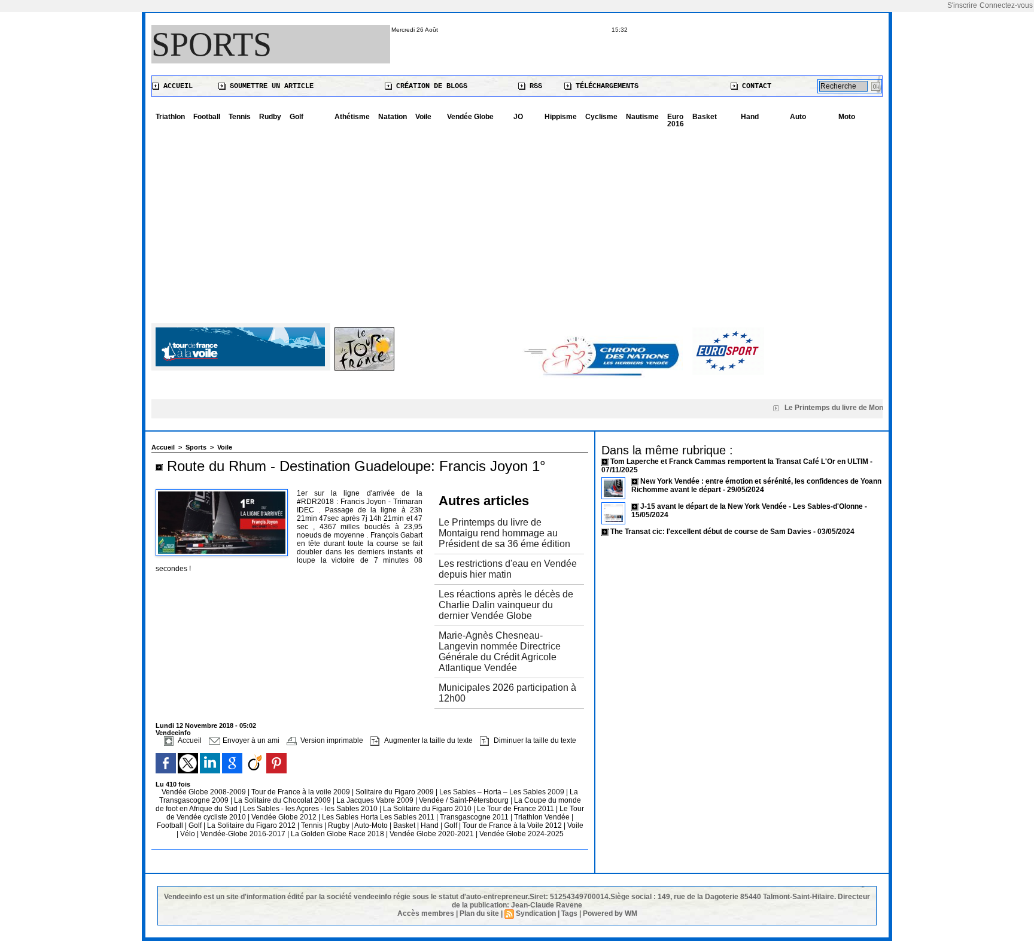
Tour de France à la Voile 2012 (513, 825)
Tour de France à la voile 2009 (301, 792)
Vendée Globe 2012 (284, 817)
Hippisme (561, 117)
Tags (569, 913)
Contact (754, 86)
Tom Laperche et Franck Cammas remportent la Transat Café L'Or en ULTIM (739, 461)
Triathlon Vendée (542, 817)
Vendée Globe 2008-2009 (205, 792)
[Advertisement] (517, 221)
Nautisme (642, 117)
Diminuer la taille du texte (534, 740)
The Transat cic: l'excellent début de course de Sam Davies (710, 531)
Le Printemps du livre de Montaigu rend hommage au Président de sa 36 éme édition (504, 533)
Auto (798, 117)
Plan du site (479, 913)
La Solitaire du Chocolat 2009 (283, 800)
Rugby (339, 825)
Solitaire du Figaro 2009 (395, 792)
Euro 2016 (675, 120)
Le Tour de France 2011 (515, 809)
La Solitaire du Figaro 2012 (252, 825)
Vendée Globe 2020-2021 (433, 834)
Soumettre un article (270, 86)
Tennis (240, 117)
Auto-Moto (372, 825)
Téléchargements (604, 86)
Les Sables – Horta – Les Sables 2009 (502, 792)
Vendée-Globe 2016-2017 (242, 834)
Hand (750, 117)
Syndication (536, 913)
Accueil (176, 86)
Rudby (270, 117)
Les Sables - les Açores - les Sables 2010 (311, 809)
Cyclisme (601, 117)
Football (206, 117)
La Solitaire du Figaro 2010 (428, 809)
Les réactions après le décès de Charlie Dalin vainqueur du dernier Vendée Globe (506, 605)
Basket (704, 117)
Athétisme (352, 117)
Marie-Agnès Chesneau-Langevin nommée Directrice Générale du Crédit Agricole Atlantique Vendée (500, 651)
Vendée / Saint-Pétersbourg (464, 800)
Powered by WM (610, 913)
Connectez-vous (1006, 5)
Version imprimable (331, 740)
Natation (392, 117)
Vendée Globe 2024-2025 (521, 834)
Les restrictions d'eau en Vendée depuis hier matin (508, 568)
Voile (423, 117)
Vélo (187, 834)
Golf (296, 117)
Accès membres (425, 913)
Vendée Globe (470, 117)
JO (518, 117)
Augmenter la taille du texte (427, 740)
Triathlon (170, 117)
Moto (846, 117)
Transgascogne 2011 (475, 817)
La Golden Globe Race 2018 (338, 834)
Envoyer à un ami (250, 740)
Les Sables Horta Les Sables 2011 (378, 817)
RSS (533, 86)
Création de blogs (429, 86)
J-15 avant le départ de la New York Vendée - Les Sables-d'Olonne (752, 506)
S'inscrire (962, 5)
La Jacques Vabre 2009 (375, 800)
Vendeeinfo (173, 732)
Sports (211, 44)
